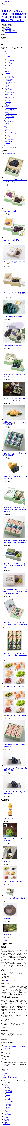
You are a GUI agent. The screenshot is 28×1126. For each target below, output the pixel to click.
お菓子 (8, 103)
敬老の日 (8, 1104)
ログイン (5, 1113)
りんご (8, 68)
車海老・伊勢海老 (11, 76)
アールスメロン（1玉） (10, 934)
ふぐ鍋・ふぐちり (11, 77)
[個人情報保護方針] (10, 32)
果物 (4, 51)
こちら (7, 49)
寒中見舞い (9, 1102)
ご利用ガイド (6, 1116)
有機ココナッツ (10, 111)
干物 (7, 85)
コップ (8, 129)
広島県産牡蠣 (9, 79)
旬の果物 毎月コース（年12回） (17, 686)
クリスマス (9, 1110)
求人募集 (5, 1118)
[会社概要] (8, 27)
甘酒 (7, 118)
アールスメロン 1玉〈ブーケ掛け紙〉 (14, 898)
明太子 (8, 83)
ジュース (8, 102)
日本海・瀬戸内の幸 (11, 82)
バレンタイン (9, 1101)
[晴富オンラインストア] (14, 20)
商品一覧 (5, 1085)
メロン (8, 59)
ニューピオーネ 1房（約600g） (12, 316)
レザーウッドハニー (11, 114)
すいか (8, 73)
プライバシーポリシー (9, 1076)
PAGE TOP (4, 940)
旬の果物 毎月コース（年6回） (16, 715)
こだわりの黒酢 (10, 117)
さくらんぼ (9, 63)
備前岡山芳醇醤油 (11, 92)
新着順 (13, 154)
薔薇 (7, 124)
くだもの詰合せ (10, 60)
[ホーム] (7, 24)
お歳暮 (8, 1107)
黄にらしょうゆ (8, 861)
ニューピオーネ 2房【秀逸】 (12, 240)
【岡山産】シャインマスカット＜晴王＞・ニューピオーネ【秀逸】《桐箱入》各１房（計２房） (15, 591)
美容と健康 (6, 106)
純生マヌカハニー (11, 112)
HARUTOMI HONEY (11, 108)
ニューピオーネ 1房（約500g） (12, 345)
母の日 (8, 1098)
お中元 (8, 1108)
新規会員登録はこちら (9, 1114)
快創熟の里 (6, 88)
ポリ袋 (8, 136)
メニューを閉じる (8, 1082)
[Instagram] (6, 1071)
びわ (7, 71)
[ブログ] (7, 29)
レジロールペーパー (11, 141)
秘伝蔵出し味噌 (10, 97)
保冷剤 (8, 143)
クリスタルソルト (11, 109)
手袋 (7, 135)
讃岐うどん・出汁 (11, 94)
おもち (8, 100)
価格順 (9, 154)
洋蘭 (7, 123)
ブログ (5, 1122)
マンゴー (8, 62)
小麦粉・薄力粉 (10, 140)
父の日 (8, 1099)
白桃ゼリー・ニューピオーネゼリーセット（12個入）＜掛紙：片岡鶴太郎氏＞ (15, 655)
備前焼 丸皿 (7, 918)
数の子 (8, 86)
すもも (8, 65)
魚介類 (5, 74)
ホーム (5, 145)
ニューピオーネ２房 (9, 211)
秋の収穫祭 (9, 1105)
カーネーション (10, 121)
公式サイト (6, 1121)
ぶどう (8, 54)
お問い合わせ (6, 1124)
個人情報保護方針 (8, 1119)
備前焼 (5, 126)
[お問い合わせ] (9, 30)
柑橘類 (8, 56)
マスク (8, 138)
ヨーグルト (9, 115)
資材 (4, 130)
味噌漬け (8, 80)
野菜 (7, 105)
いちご (8, 67)
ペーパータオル (10, 132)
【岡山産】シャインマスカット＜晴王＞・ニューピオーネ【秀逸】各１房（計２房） (15, 565)
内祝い (8, 1111)
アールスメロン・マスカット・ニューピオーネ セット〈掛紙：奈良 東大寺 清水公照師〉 (15, 509)
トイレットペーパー (11, 133)
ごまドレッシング (11, 91)
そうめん (8, 95)
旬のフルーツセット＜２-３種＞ (13, 882)
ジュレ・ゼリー (10, 99)
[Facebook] (6, 1069)
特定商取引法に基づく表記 (10, 1077)
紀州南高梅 (9, 89)
